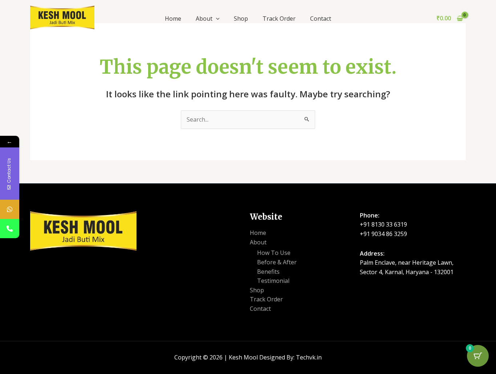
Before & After (277, 262)
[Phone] (9, 228)
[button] (216, 19)
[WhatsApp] (9, 209)
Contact (320, 19)
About (204, 19)
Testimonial (273, 281)
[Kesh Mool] (62, 17)
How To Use (273, 253)
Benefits (268, 272)
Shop (241, 19)
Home (173, 19)
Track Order (279, 19)
